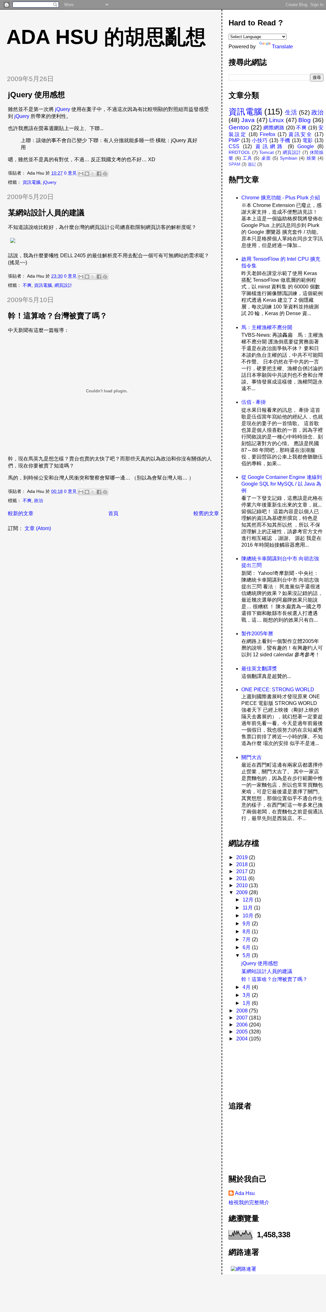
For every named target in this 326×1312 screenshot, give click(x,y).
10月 (249, 915)
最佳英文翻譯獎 (259, 668)
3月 (247, 995)
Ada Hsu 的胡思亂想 (106, 36)
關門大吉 (251, 757)
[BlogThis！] (87, 173)
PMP (234, 140)
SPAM (234, 164)
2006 (242, 1024)
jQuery (62, 109)
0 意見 (70, 173)
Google (305, 146)
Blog (304, 120)
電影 (307, 140)
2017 (242, 871)
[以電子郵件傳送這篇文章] (81, 173)
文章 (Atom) (38, 528)
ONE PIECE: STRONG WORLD (277, 689)
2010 (242, 885)
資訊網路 (269, 146)
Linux (276, 120)
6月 (247, 947)
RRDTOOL (240, 152)
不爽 (27, 285)
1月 (247, 1003)
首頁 (113, 513)
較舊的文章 (206, 513)
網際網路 (273, 127)
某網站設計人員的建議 (46, 212)
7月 (247, 939)
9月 (247, 923)
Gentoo (239, 127)
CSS (234, 146)
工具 (247, 158)
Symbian (288, 158)
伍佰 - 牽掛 (253, 402)
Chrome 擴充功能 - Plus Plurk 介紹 (280, 197)
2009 (242, 892)
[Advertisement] (257, 1068)
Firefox (267, 134)
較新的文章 (20, 513)
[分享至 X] (93, 173)
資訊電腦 (31, 182)
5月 (247, 955)
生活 (291, 112)
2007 (242, 1017)
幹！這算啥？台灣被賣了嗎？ (57, 315)
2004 (242, 1038)
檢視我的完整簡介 (249, 1202)
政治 (38, 500)
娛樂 (311, 158)
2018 (242, 864)
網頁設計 (63, 285)
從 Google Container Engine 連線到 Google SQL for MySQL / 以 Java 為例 (281, 483)
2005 (242, 1031)
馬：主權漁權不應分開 (266, 327)
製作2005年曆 (257, 633)
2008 (242, 1010)
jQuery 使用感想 (36, 94)
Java (248, 120)
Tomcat (266, 152)
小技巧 (260, 140)
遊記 (252, 164)
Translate (282, 46)
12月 (249, 899)
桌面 (266, 158)
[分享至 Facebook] (99, 173)
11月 (248, 907)
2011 (242, 878)
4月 (247, 987)
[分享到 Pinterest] (105, 173)
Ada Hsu (245, 1193)
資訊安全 (300, 134)
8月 (247, 931)
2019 (242, 857)
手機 (285, 140)
